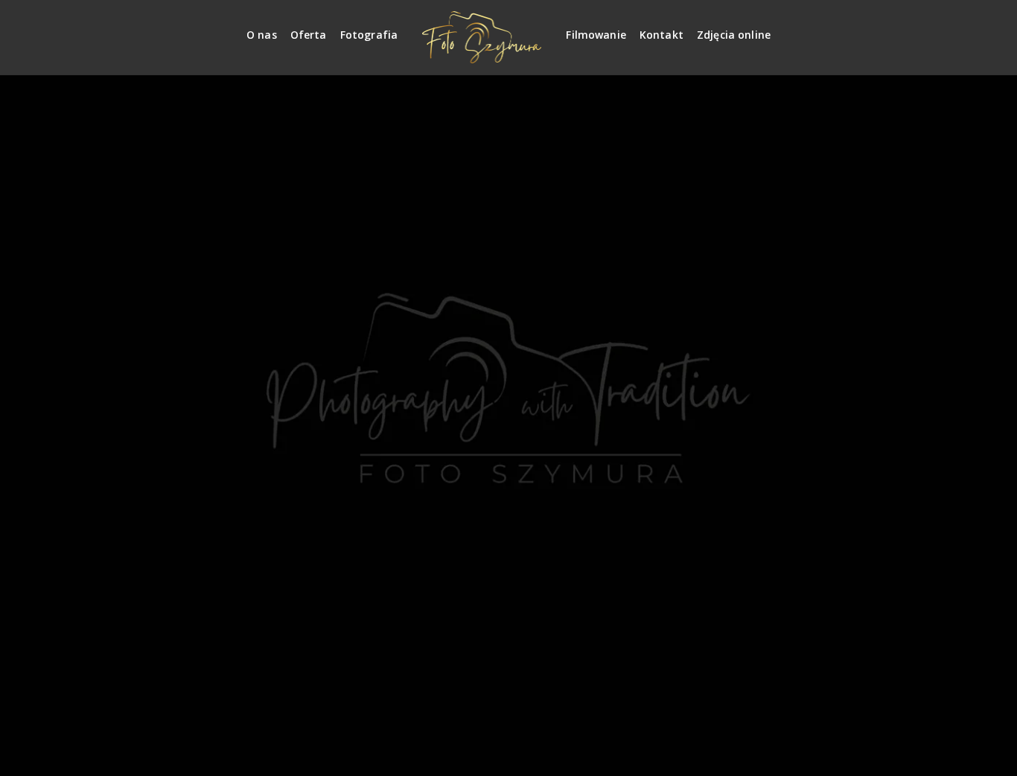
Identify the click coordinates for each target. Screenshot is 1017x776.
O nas (261, 35)
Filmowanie (596, 35)
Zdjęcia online (734, 35)
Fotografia (369, 35)
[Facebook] (963, 29)
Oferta (308, 35)
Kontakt (661, 35)
